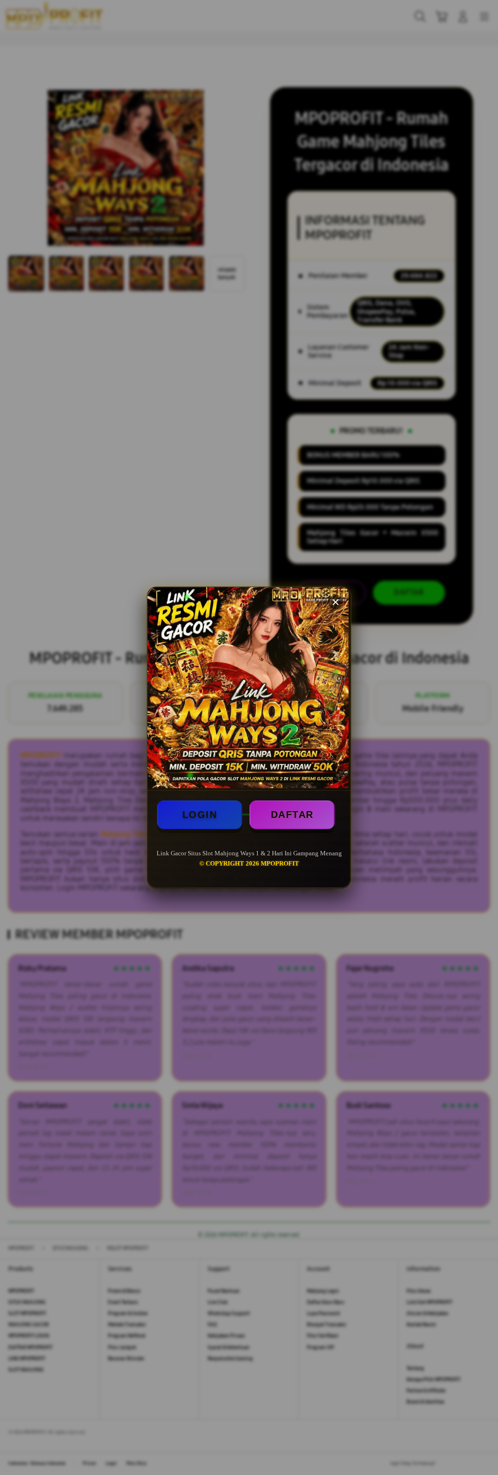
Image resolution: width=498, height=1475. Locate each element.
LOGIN (199, 814)
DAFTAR (292, 814)
